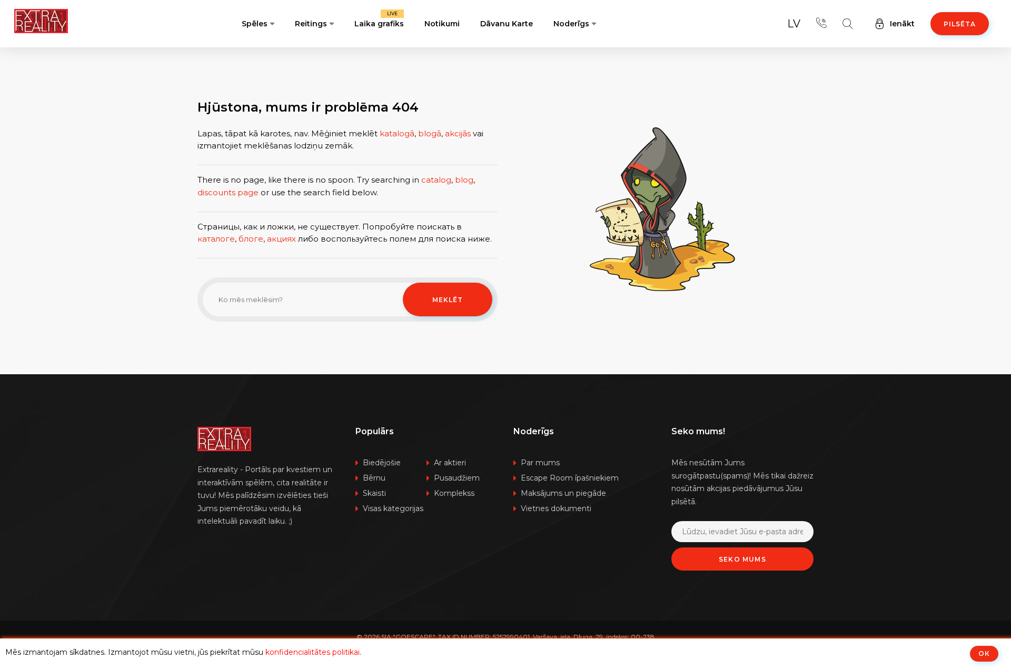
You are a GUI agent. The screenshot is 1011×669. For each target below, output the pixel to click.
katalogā (397, 133)
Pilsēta (960, 24)
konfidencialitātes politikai (312, 652)
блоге (251, 239)
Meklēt (447, 300)
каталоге (216, 239)
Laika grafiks (379, 19)
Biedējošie (382, 462)
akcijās (458, 133)
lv (793, 23)
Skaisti (374, 493)
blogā (429, 133)
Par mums (540, 462)
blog (464, 180)
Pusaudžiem (457, 478)
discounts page (228, 192)
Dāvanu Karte (506, 23)
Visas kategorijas (393, 508)
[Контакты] (821, 23)
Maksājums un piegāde (563, 493)
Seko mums (742, 559)
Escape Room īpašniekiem (570, 478)
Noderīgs (571, 23)
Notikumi (442, 23)
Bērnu (374, 478)
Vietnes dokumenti (556, 508)
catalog (436, 180)
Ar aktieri (450, 462)
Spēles (254, 23)
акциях (281, 239)
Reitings (311, 23)
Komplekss (454, 493)
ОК (984, 653)
